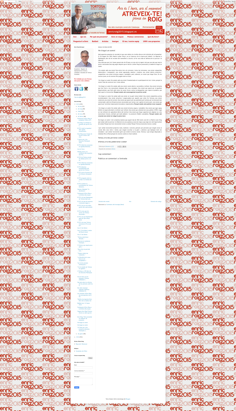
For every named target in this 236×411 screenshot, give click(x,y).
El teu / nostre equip (131, 41)
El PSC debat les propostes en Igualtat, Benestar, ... (85, 145)
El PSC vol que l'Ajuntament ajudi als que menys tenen (84, 218)
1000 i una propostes (151, 41)
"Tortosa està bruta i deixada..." (82, 237)
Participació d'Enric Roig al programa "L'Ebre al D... (84, 119)
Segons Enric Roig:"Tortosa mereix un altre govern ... (84, 312)
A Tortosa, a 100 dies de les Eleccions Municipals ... (84, 272)
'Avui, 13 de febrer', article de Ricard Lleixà (84, 231)
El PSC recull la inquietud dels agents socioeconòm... (84, 129)
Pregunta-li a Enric (80, 41)
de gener (80, 334)
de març (80, 114)
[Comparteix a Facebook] (124, 146)
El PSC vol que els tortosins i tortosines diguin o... (85, 202)
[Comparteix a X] (122, 146)
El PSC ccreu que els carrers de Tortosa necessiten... (83, 212)
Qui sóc (83, 37)
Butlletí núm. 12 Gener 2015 (83, 304)
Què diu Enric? (153, 37)
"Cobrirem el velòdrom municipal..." (83, 242)
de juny (80, 106)
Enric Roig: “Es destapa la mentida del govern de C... (84, 124)
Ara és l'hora (80, 149)
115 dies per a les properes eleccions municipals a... (83, 329)
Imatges (115, 41)
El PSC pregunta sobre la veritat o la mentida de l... (84, 179)
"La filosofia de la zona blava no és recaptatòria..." (83, 259)
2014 (78, 337)
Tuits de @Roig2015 (80, 97)
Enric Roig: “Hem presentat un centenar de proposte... (84, 318)
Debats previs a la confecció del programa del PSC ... (84, 153)
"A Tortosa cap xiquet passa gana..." (84, 246)
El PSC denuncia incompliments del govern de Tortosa (83, 168)
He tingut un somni (82, 322)
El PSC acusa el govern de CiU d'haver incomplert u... (84, 174)
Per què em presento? (99, 37)
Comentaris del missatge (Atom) (115, 204)
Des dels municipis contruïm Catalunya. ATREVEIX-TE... (83, 289)
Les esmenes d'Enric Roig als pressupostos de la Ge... (84, 295)
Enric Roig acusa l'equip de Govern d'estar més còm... (84, 135)
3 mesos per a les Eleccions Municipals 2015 (83, 141)
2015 (78, 104)
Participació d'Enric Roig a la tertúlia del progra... (84, 194)
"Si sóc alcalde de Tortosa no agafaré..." (84, 267)
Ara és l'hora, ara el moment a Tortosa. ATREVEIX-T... (83, 278)
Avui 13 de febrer (82, 228)
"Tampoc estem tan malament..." (82, 254)
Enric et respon (117, 37)
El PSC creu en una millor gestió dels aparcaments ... (84, 207)
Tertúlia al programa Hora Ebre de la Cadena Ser (84, 300)
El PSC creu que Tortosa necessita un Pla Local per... (84, 224)
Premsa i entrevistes (135, 37)
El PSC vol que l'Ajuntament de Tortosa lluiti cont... (84, 198)
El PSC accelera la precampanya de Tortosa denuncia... (85, 185)
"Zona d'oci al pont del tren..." (83, 250)
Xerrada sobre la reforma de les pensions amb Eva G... (85, 283)
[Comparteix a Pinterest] (125, 146)
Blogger (128, 399)
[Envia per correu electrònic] (118, 146)
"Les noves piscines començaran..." (82, 263)
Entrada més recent (104, 201)
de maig (80, 109)
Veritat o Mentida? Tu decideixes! (83, 190)
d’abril (80, 111)
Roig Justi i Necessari (81, 344)
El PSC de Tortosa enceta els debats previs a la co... (84, 158)
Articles (105, 41)
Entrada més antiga (156, 201)
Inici (75, 37)
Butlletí (95, 41)
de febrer (81, 116)
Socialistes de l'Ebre (81, 351)
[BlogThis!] (120, 146)
